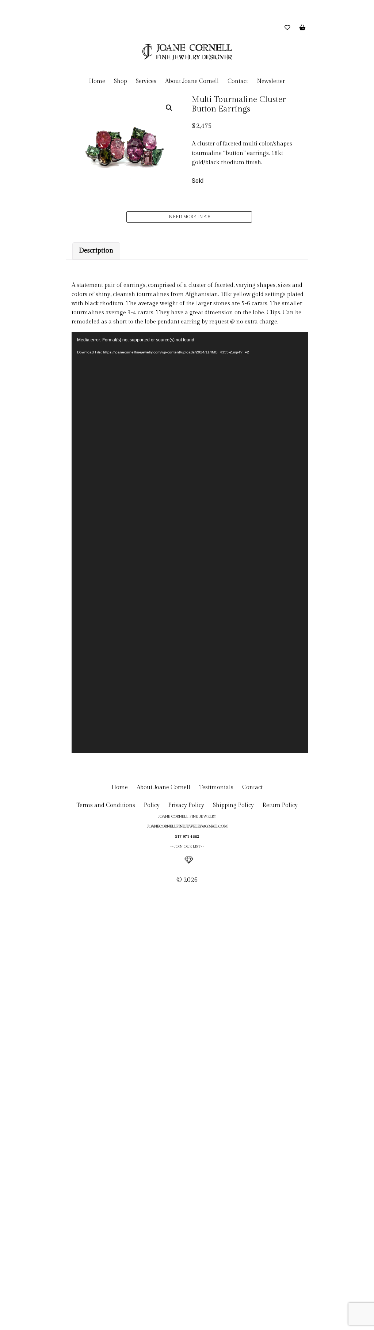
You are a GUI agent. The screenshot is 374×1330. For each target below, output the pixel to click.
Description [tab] (96, 250)
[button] (169, 107)
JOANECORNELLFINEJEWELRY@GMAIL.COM (187, 826)
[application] (190, 543)
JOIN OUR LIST (187, 846)
